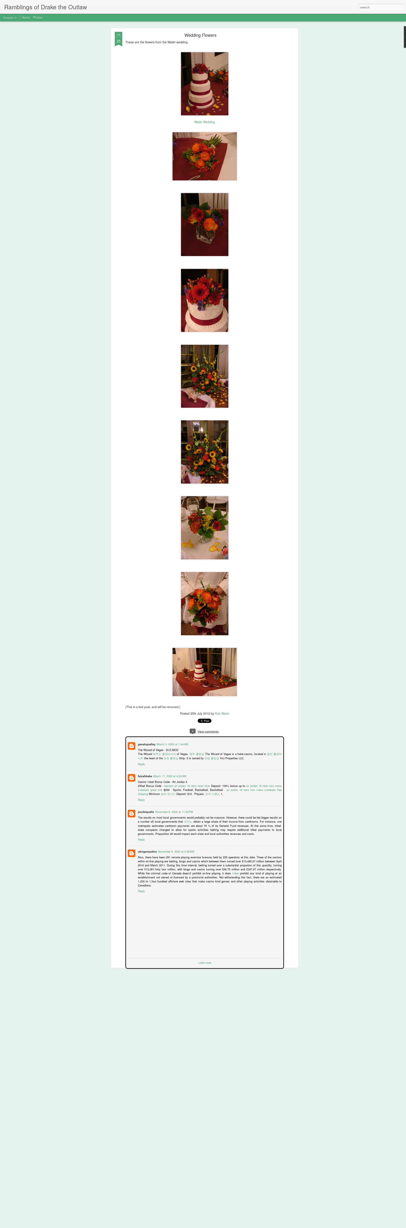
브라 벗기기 (167, 793)
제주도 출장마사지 (163, 753)
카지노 (188, 821)
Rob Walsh (222, 713)
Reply (140, 764)
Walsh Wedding (204, 122)
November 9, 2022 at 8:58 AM (176, 851)
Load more (204, 962)
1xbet (235, 873)
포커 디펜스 (212, 793)
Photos (37, 17)
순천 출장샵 (167, 758)
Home (26, 17)
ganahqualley (146, 744)
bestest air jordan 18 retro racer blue (187, 785)
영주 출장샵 (195, 753)
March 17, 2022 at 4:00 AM (169, 776)
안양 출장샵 (208, 758)
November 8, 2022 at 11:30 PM (174, 811)
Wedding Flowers (200, 35)
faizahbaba (144, 776)
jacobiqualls (145, 811)
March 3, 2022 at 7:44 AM (172, 744)
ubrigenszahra (146, 851)
